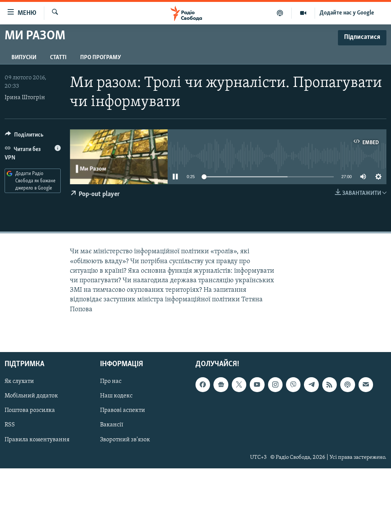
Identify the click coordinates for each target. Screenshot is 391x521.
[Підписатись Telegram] (311, 384)
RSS (10, 425)
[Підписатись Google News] (220, 384)
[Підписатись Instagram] (275, 384)
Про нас (110, 381)
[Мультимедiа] (303, 13)
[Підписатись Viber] (293, 384)
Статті (58, 58)
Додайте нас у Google (347, 13)
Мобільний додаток (31, 396)
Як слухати (19, 381)
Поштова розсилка (30, 410)
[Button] (24, 136)
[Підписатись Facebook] (203, 384)
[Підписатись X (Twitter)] (239, 384)
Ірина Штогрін (25, 98)
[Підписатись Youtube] (257, 384)
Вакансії (111, 425)
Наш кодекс (116, 396)
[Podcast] (347, 384)
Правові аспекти (122, 410)
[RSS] (329, 384)
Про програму (100, 58)
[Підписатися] (366, 384)
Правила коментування (37, 439)
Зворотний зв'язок (125, 439)
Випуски (23, 58)
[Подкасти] (280, 13)
